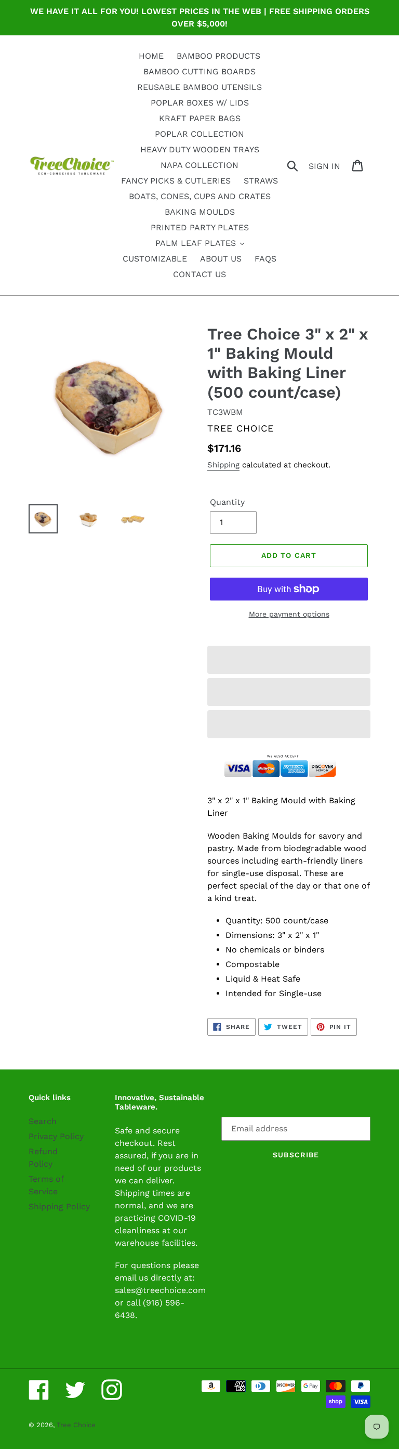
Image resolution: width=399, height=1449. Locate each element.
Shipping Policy (59, 1206)
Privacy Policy (56, 1136)
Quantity (227, 502)
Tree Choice (76, 1425)
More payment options (289, 614)
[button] (288, 660)
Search (43, 1121)
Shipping (223, 464)
